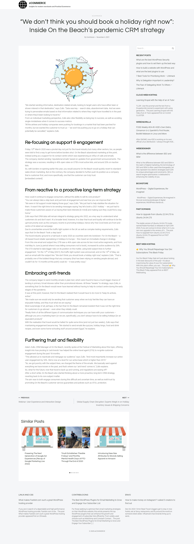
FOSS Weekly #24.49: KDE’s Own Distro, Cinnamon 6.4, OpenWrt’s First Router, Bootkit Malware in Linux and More (153, 130)
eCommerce (97, 16)
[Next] (123, 449)
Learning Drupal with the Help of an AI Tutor (155, 100)
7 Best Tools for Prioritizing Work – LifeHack (155, 76)
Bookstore (142, 183)
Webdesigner (143, 148)
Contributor (91, 37)
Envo (128, 495)
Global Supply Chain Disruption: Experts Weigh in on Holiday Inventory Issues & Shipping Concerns (103, 401)
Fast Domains (143, 209)
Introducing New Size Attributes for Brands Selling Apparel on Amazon (110, 456)
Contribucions (80, 495)
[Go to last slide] (23, 449)
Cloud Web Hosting (146, 95)
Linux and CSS (26, 495)
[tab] (69, 472)
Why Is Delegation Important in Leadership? (155, 80)
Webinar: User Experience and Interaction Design (40, 400)
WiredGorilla (143, 122)
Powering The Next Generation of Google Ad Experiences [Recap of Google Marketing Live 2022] (36, 458)
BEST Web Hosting (145, 244)
